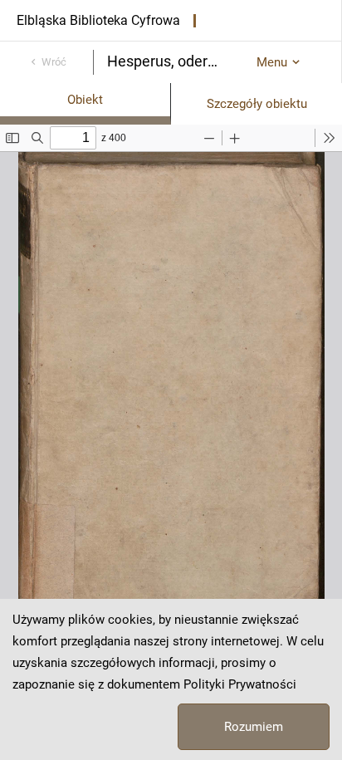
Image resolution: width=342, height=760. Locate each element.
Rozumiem (253, 726)
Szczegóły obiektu (257, 103)
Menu (271, 62)
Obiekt (85, 99)
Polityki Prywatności (239, 684)
